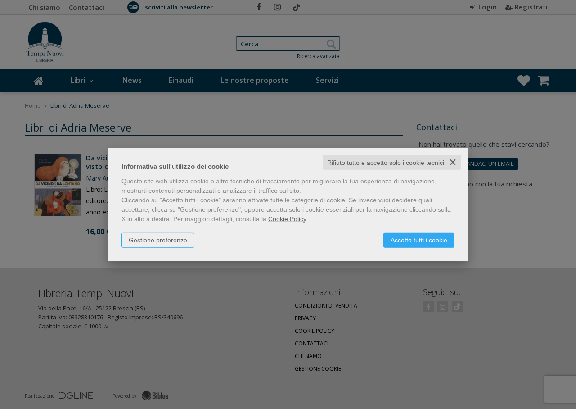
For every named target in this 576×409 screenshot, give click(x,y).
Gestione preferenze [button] (158, 239)
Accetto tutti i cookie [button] (419, 239)
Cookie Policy (287, 218)
